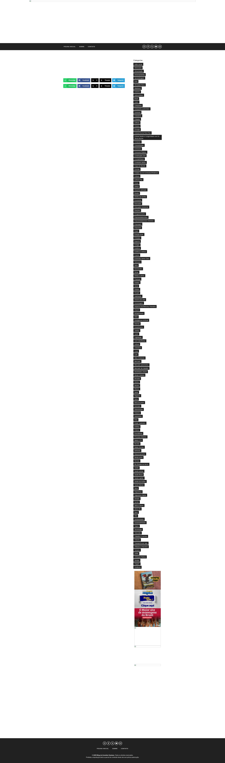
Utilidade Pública (140, 557)
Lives (136, 351)
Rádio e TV (138, 440)
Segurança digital (140, 495)
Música (136, 389)
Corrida (136, 169)
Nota (136, 399)
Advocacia (138, 68)
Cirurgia (137, 129)
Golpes (136, 289)
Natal (136, 392)
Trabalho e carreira (140, 536)
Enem (136, 231)
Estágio (136, 245)
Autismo (137, 92)
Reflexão (137, 450)
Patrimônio (138, 416)
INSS (136, 317)
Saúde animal (138, 471)
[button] (70, 80)
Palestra (137, 413)
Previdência (138, 433)
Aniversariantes (139, 74)
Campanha (138, 105)
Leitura (136, 344)
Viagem (136, 564)
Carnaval (137, 112)
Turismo (137, 550)
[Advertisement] (97, 64)
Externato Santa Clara (141, 258)
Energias (137, 238)
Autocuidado (138, 95)
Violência (137, 567)
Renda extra (138, 457)
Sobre (81, 46)
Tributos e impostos (141, 547)
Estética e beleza (140, 252)
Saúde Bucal (138, 474)
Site (135, 516)
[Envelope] (160, 46)
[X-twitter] (152, 46)
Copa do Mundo (139, 166)
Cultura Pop (138, 179)
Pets (135, 420)
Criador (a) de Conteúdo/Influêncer (146, 173)
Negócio (137, 396)
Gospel (136, 293)
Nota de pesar (139, 402)
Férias (136, 272)
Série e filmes (138, 505)
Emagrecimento (139, 214)
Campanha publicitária (141, 109)
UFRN (136, 553)
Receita (136, 444)
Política (136, 426)
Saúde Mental (139, 485)
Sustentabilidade (140, 523)
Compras (137, 142)
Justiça (136, 330)
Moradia (137, 378)
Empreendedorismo (140, 217)
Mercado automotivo (141, 365)
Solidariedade (139, 519)
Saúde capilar (139, 478)
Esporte (137, 241)
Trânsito (137, 540)
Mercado (137, 361)
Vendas (136, 560)
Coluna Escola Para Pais (142, 133)
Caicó (136, 102)
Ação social (138, 64)
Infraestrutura (138, 313)
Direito (136, 193)
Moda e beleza (139, 375)
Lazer (136, 334)
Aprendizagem (139, 78)
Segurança (138, 492)
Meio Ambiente (139, 358)
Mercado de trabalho (141, 368)
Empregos (137, 224)
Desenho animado (140, 190)
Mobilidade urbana (140, 372)
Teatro (136, 526)
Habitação (137, 296)
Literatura (137, 348)
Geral (136, 286)
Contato (91, 46)
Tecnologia (138, 529)
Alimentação (138, 71)
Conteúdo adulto (140, 162)
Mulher (136, 382)
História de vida (139, 300)
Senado (136, 498)
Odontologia (138, 409)
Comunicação (139, 145)
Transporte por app (140, 543)
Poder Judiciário (139, 423)
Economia (137, 200)
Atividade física (139, 85)
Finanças (137, 279)
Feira (136, 265)
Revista (136, 461)
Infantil (136, 310)
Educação (137, 203)
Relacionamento (139, 454)
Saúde (136, 468)
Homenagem (138, 303)
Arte (135, 81)
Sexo (136, 512)
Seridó (136, 502)
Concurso (137, 149)
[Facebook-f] (148, 46)
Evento (136, 255)
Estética (137, 248)
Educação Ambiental (141, 207)
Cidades (137, 119)
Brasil (136, 98)
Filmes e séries (139, 276)
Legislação (138, 337)
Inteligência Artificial (141, 320)
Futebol (136, 282)
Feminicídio (138, 269)
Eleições (137, 210)
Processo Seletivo (140, 437)
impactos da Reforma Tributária (145, 306)
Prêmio (136, 430)
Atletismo (137, 88)
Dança (136, 186)
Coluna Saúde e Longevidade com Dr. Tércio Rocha (147, 137)
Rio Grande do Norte (141, 464)
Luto (135, 354)
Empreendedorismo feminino (144, 221)
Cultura (136, 176)
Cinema (136, 126)
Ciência (136, 122)
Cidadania (137, 116)
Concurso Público (140, 152)
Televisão (137, 533)
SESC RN (137, 509)
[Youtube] (156, 46)
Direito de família (140, 197)
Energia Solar (138, 234)
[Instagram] (144, 46)
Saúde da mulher (140, 481)
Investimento (138, 327)
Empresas (137, 228)
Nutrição (137, 406)
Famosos (137, 262)
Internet (137, 324)
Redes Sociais (139, 447)
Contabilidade (139, 159)
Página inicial (70, 46)
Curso (136, 183)
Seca (136, 488)
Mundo (136, 385)
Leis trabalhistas (139, 341)
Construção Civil (140, 155)
